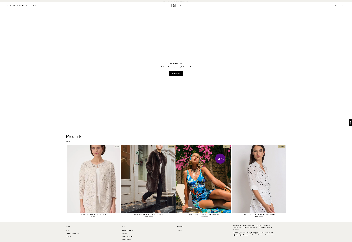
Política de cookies (126, 239)
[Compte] (342, 5)
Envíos (68, 230)
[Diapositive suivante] (117, 179)
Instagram (179, 230)
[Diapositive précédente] (69, 179)
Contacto (68, 236)
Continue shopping (176, 73)
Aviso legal (124, 233)
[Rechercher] (338, 5)
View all (68, 141)
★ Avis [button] (350, 122)
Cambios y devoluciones (72, 233)
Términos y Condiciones (128, 230)
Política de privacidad (127, 236)
